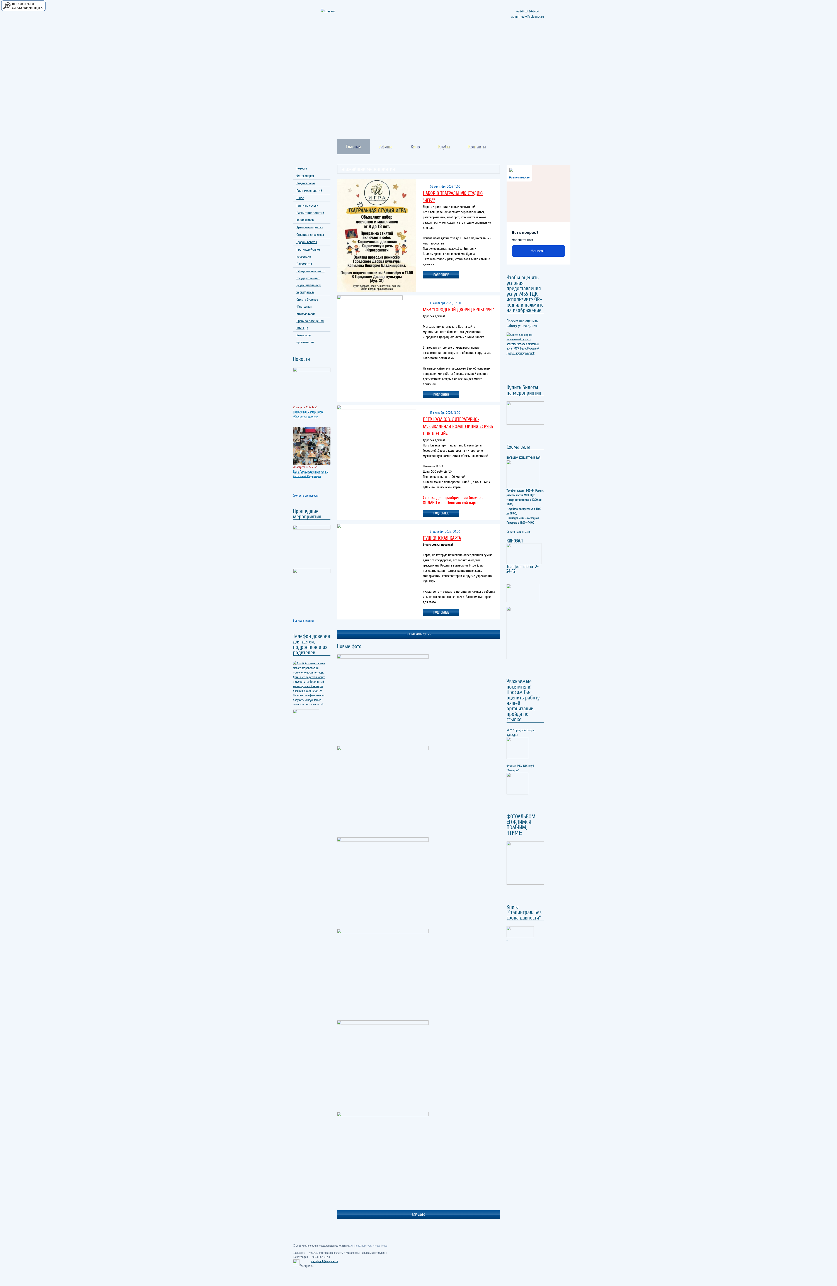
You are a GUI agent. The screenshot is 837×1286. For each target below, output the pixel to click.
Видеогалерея (305, 183)
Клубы (444, 146)
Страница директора (310, 235)
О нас (300, 198)
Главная (353, 146)
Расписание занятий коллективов (310, 216)
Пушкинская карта (442, 538)
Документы (304, 264)
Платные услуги (307, 205)
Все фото (418, 1215)
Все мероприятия (303, 620)
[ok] (532, 36)
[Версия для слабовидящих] (23, 6)
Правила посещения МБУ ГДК (310, 324)
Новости (301, 168)
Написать (538, 251)
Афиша (385, 146)
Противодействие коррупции (308, 253)
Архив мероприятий (309, 227)
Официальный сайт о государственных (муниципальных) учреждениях (310, 281)
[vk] (540, 36)
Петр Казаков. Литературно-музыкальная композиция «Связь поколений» (458, 426)
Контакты (477, 146)
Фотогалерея (305, 176)
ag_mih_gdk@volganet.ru (324, 1261)
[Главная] (334, 11)
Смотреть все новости (305, 495)
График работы (306, 242)
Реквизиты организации (305, 338)
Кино (415, 146)
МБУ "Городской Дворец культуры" (458, 309)
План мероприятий (309, 191)
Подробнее (441, 275)
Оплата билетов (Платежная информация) (307, 307)
